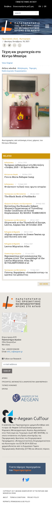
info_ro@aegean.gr (15, 352)
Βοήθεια (7, 6)
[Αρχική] (21, 26)
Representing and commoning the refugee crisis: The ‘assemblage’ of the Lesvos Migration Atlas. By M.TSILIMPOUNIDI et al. (24, 259)
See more (44, 284)
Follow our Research (12, 359)
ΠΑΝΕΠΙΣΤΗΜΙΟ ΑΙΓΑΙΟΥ (26, 2)
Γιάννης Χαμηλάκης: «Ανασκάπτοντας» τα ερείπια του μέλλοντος (26, 273)
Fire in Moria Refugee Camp (19, 177)
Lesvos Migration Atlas (16, 246)
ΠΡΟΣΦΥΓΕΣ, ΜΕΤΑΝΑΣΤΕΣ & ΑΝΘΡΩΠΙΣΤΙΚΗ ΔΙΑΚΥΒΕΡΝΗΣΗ (24, 382)
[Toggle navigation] (47, 27)
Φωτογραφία (24, 39)
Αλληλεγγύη (22, 68)
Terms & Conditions (17, 497)
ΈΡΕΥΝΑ (5, 389)
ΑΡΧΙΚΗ (4, 378)
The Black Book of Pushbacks (20, 196)
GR (45, 6)
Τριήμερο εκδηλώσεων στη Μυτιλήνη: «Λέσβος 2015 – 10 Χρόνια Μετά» (24, 166)
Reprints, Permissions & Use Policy (16, 501)
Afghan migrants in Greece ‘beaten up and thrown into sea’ (24, 235)
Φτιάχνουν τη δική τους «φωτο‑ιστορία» (25, 187)
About (5, 497)
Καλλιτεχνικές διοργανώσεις (14, 71)
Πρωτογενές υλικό (10, 39)
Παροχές (33, 68)
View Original (7, 63)
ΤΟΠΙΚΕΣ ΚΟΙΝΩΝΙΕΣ (9, 385)
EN (40, 6)
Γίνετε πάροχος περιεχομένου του (25, 468)
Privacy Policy (33, 497)
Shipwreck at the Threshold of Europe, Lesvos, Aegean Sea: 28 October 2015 (25, 223)
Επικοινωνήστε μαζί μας (23, 6)
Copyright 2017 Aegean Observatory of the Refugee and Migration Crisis (25, 492)
